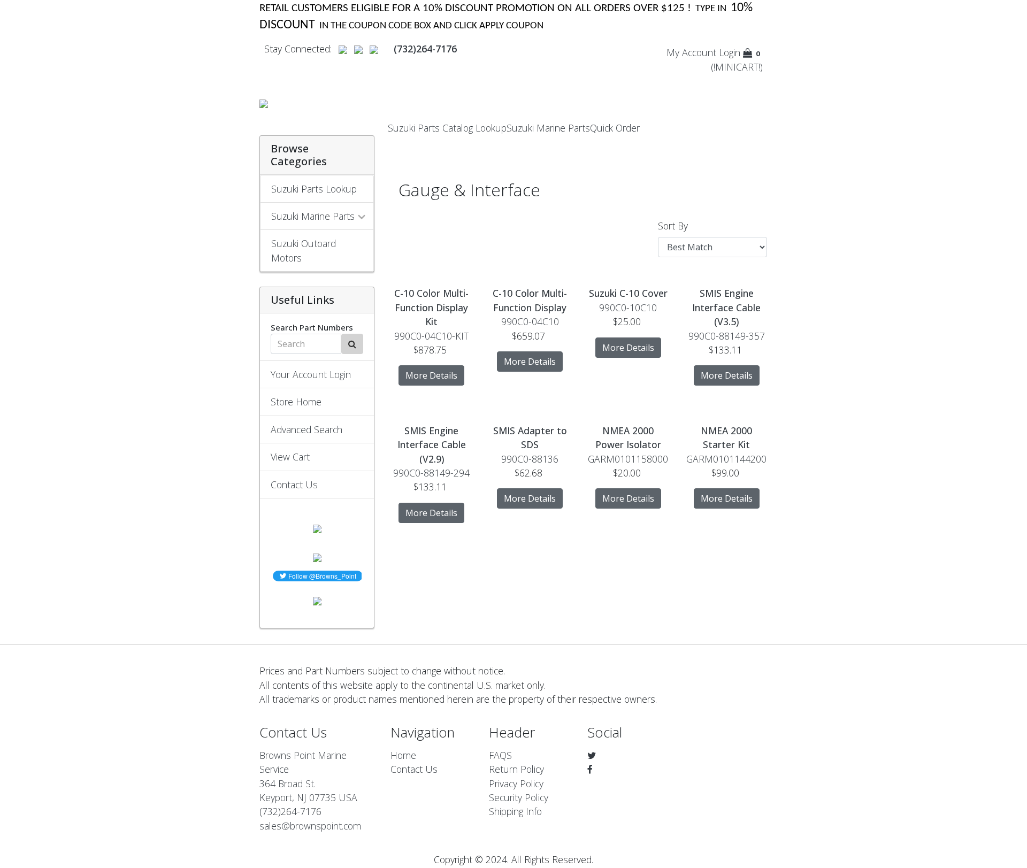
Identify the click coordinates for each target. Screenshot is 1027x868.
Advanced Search (306, 429)
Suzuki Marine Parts (548, 127)
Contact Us (294, 484)
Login (729, 52)
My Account (691, 52)
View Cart (290, 456)
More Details (431, 375)
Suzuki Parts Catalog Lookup (447, 127)
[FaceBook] (590, 769)
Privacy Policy (516, 783)
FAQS (500, 755)
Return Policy (516, 769)
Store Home (296, 401)
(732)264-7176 (290, 811)
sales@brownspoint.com (310, 825)
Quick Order (615, 127)
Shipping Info (515, 811)
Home (403, 755)
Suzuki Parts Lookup (314, 188)
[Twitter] (591, 755)
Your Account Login (311, 374)
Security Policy (518, 797)
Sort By (673, 225)
